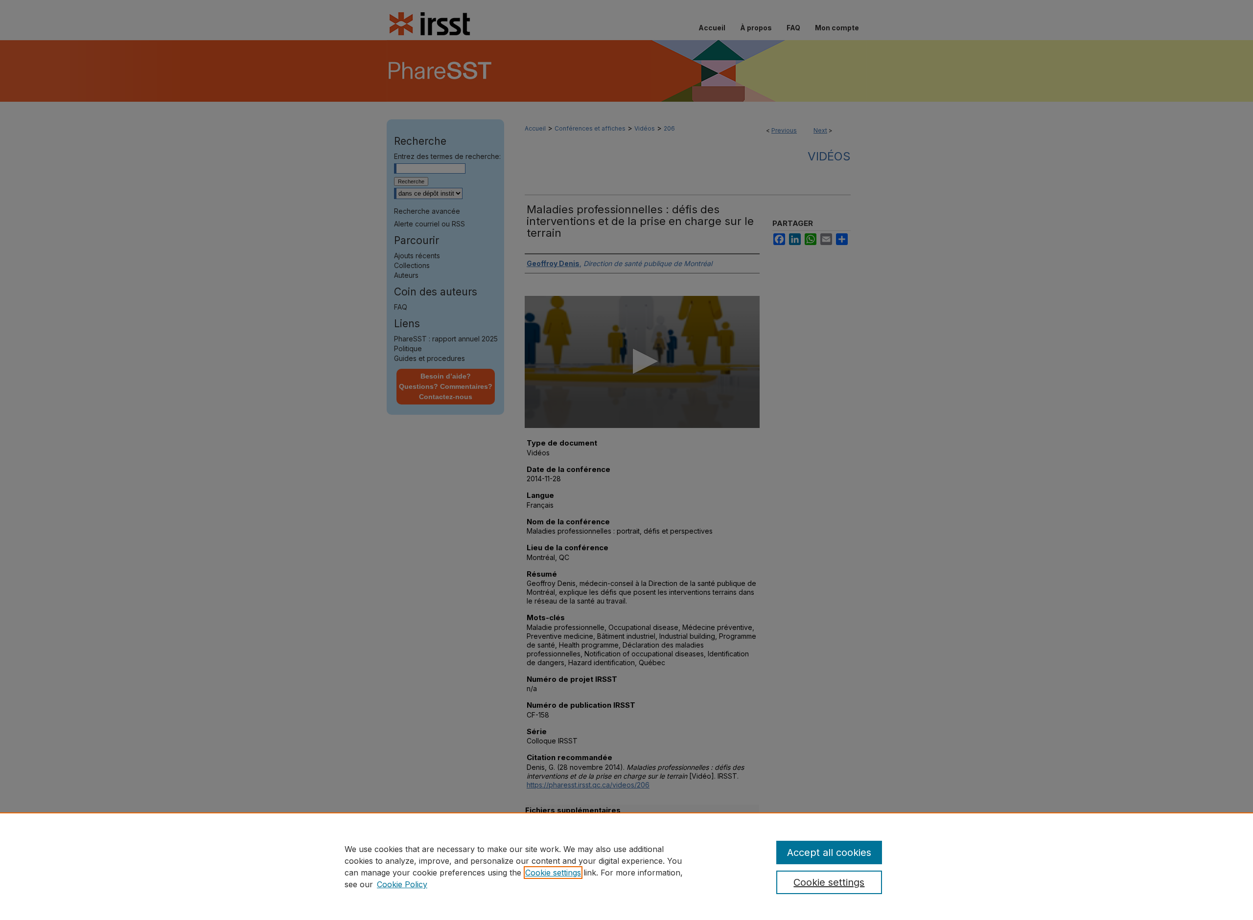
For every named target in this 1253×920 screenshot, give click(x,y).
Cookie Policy (402, 884)
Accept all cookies (829, 852)
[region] (626, 866)
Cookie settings (553, 872)
